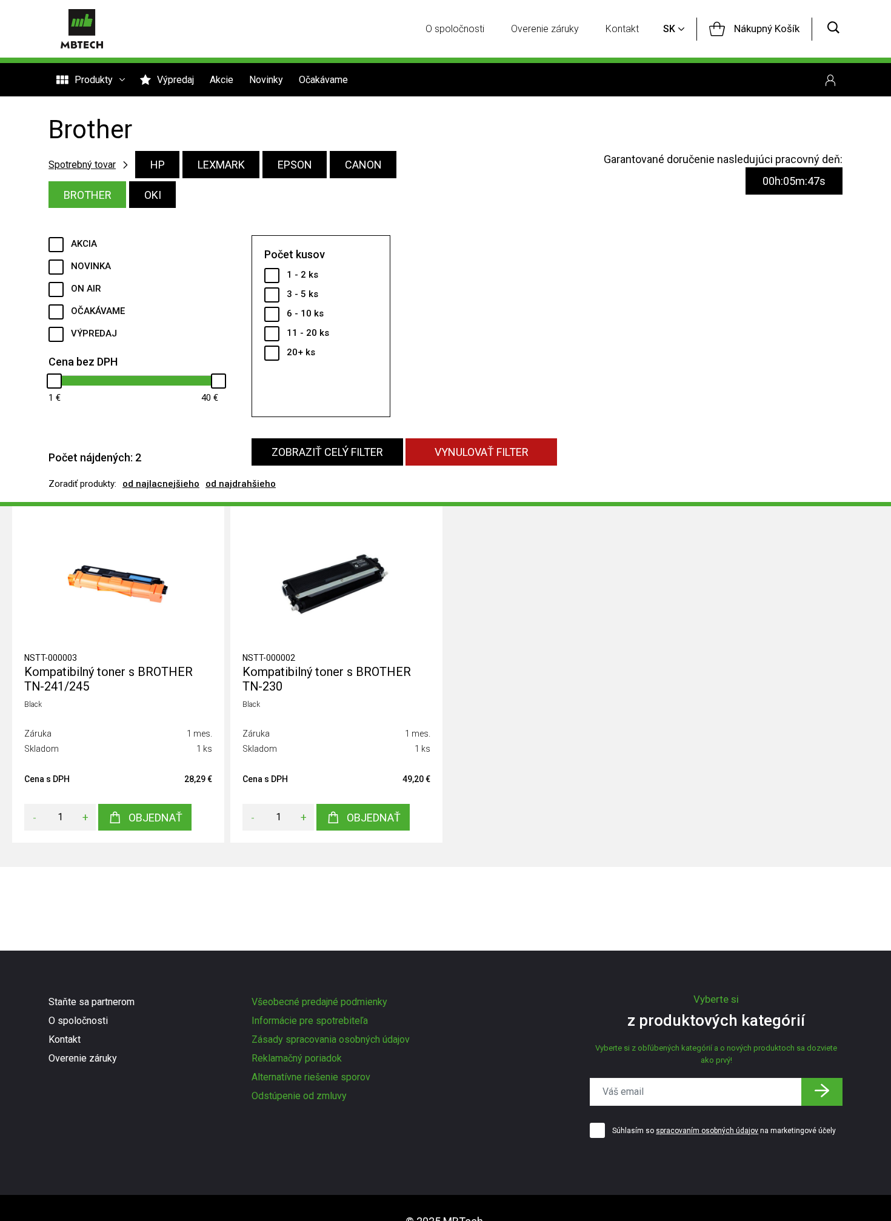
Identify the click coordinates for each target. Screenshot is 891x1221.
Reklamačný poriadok (297, 1058)
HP (157, 164)
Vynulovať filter (482, 452)
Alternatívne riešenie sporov (311, 1077)
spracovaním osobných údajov (707, 1130)
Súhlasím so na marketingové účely (724, 1130)
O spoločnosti (454, 29)
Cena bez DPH (83, 361)
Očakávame (323, 79)
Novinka (91, 266)
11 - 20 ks (308, 332)
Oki (152, 195)
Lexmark (221, 164)
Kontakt (622, 29)
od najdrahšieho (240, 483)
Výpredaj (175, 79)
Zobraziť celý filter (327, 452)
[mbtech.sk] (82, 29)
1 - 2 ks (302, 274)
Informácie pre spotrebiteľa (310, 1020)
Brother (88, 195)
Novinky (266, 79)
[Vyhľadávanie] (833, 29)
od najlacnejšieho (160, 483)
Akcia (84, 243)
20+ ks (301, 352)
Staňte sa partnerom (91, 1002)
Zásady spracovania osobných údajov (331, 1039)
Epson (295, 164)
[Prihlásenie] (830, 79)
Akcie (221, 79)
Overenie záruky (545, 29)
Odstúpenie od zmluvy (299, 1096)
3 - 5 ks (302, 294)
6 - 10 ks (305, 313)
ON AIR (86, 288)
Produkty (94, 79)
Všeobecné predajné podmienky (319, 1002)
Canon (363, 164)
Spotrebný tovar (82, 164)
